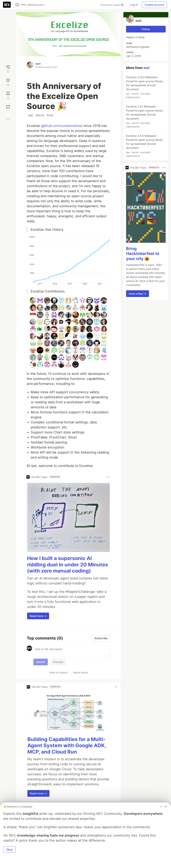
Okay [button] (9, 849)
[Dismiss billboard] (166, 806)
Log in (134, 4)
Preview (58, 662)
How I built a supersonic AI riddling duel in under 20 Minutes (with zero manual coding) (67, 564)
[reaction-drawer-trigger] (8, 68)
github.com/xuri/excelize (61, 126)
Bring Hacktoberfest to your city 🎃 (142, 253)
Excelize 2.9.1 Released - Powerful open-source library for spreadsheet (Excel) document (144, 116)
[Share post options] (8, 119)
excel (40, 115)
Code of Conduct (58, 672)
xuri (37, 63)
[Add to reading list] (8, 95)
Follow (146, 29)
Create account (154, 4)
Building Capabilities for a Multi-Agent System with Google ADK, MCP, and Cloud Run (66, 745)
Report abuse (80, 672)
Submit (40, 662)
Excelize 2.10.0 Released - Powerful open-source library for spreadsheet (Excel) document (144, 87)
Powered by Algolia (110, 5)
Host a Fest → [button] (137, 293)
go (30, 115)
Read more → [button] (38, 616)
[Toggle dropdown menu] (107, 477)
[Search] (17, 5)
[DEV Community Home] (7, 4)
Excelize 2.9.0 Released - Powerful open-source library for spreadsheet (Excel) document (144, 145)
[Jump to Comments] (8, 82)
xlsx (50, 115)
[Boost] (8, 106)
